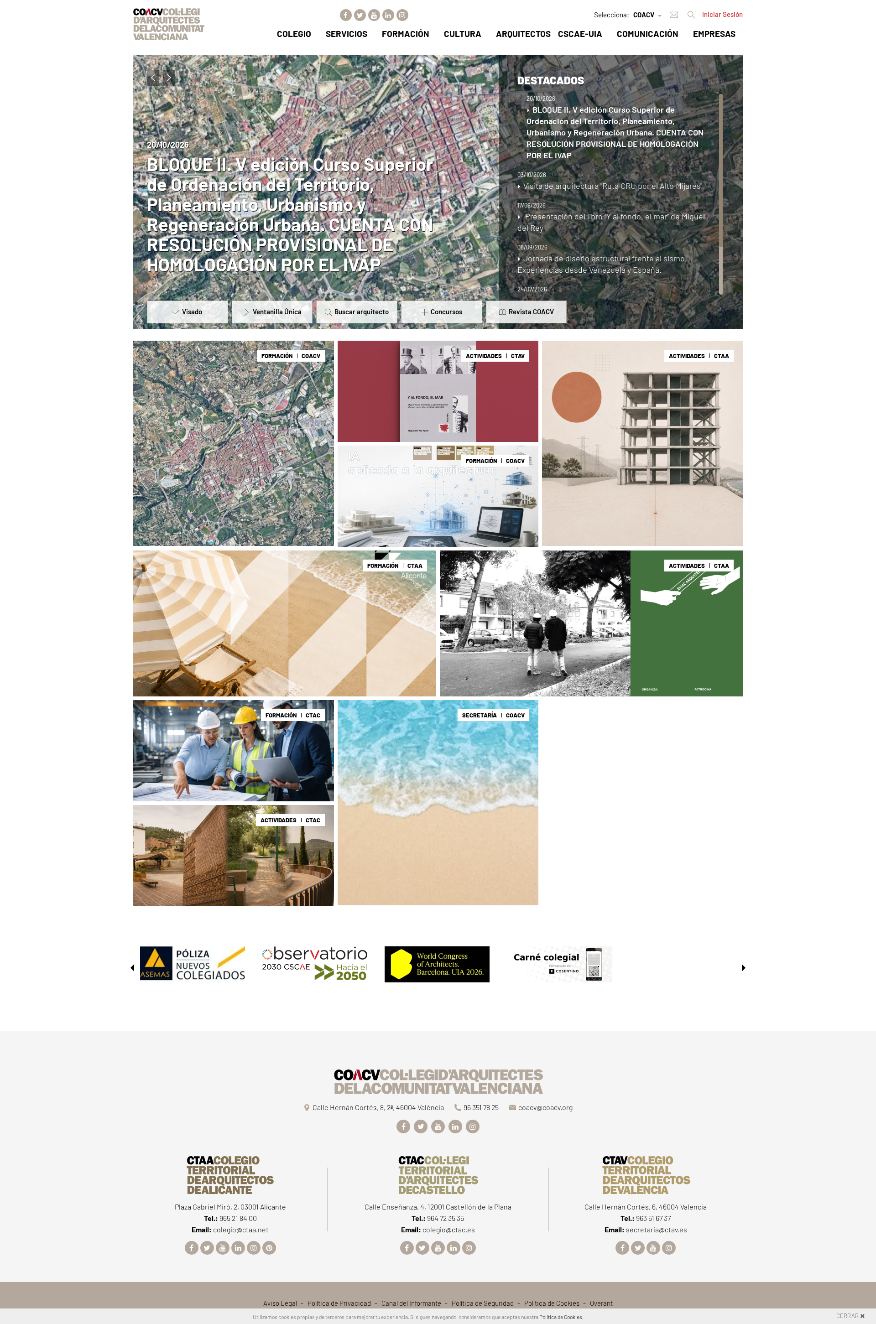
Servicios (346, 33)
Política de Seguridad (483, 1303)
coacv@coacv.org (545, 1107)
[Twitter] (360, 15)
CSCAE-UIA (580, 33)
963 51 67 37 (653, 1218)
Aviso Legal (280, 1303)
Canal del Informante (411, 1303)
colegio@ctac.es (448, 1229)
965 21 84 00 (238, 1218)
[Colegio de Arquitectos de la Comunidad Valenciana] (438, 1079)
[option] (194, 968)
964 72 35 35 (445, 1218)
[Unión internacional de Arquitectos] (437, 963)
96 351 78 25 (481, 1107)
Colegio (294, 33)
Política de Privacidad (339, 1303)
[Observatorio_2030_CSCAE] (314, 963)
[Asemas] (192, 963)
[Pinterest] (269, 1248)
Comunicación (647, 33)
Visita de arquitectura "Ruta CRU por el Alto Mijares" (292, 254)
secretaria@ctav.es (656, 1229)
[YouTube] (374, 15)
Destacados (550, 80)
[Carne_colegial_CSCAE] (559, 963)
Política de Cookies (551, 1303)
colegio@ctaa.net (241, 1229)
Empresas (714, 33)
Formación (405, 33)
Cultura (462, 33)
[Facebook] (346, 15)
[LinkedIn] (388, 15)
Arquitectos (523, 33)
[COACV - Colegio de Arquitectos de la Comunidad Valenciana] (168, 23)
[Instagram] (402, 15)
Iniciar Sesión (722, 14)
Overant (601, 1303)
